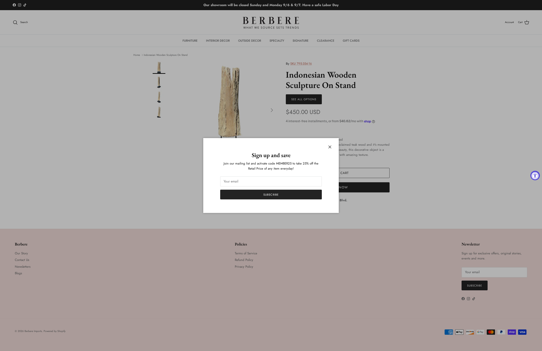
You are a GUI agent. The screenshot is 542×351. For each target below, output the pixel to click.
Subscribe (270, 195)
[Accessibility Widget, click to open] (535, 175)
